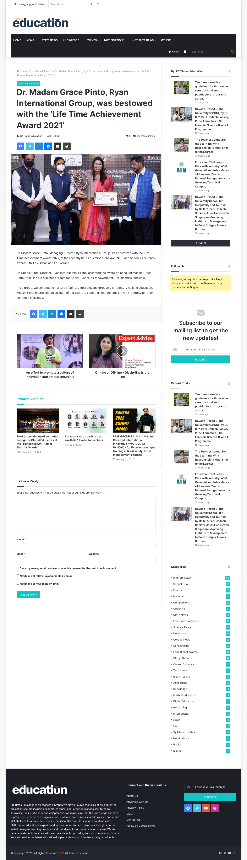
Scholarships (181, 645)
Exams (177, 750)
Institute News (143, 40)
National (178, 596)
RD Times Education (30, 135)
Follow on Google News (140, 825)
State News (49, 40)
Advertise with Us (137, 801)
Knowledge (71, 40)
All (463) (201, 243)
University (179, 633)
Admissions (180, 682)
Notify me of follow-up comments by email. (46, 575)
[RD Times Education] (40, 22)
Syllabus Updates (184, 732)
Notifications (114, 40)
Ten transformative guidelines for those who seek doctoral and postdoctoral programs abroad (211, 90)
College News (181, 639)
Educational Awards (40, 71)
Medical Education (184, 695)
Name (21, 539)
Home (17, 40)
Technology (180, 670)
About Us (132, 795)
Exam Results (181, 676)
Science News (182, 627)
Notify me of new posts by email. (40, 583)
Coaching (179, 608)
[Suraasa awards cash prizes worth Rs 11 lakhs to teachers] (86, 420)
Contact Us (133, 819)
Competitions (181, 602)
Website (94, 553)
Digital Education (183, 701)
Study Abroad (181, 658)
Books (177, 744)
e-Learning (180, 707)
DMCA (130, 813)
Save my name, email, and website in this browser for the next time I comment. (68, 568)
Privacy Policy (135, 807)
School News (181, 584)
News (30, 40)
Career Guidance (183, 664)
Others (166, 40)
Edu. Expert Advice (185, 621)
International (181, 713)
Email (21, 553)
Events (92, 40)
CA (175, 725)
